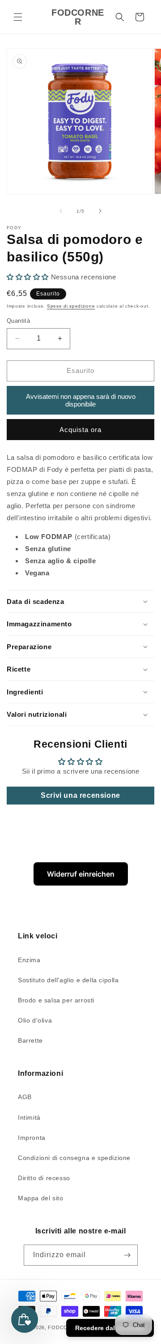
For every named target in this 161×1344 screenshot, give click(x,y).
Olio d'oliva (35, 1020)
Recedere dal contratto (110, 1327)
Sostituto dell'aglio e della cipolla (68, 980)
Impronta (32, 1137)
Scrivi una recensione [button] (80, 795)
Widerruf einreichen (80, 873)
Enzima (29, 959)
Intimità (29, 1117)
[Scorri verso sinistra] (61, 211)
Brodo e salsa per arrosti (56, 1000)
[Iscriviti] (127, 1255)
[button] (18, 17)
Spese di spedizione (71, 306)
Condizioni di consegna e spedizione (74, 1157)
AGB (25, 1096)
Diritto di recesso (44, 1177)
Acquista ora (80, 429)
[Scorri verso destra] (100, 211)
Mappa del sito (40, 1198)
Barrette (30, 1040)
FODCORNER (65, 1327)
